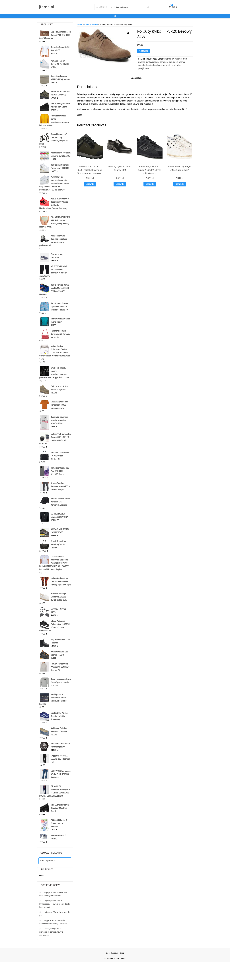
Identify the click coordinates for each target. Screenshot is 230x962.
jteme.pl (46, 7)
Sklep (122, 953)
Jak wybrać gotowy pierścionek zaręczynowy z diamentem (51, 932)
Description (136, 78)
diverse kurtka (144, 62)
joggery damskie (160, 62)
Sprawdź (143, 51)
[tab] (136, 78)
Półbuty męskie (91, 24)
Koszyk (114, 953)
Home (79, 24)
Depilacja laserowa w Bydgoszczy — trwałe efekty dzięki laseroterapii (54, 904)
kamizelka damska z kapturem (160, 65)
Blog (108, 953)
